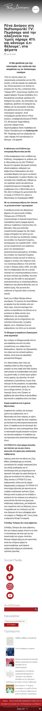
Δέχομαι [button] (5, 701)
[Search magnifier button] (36, 609)
